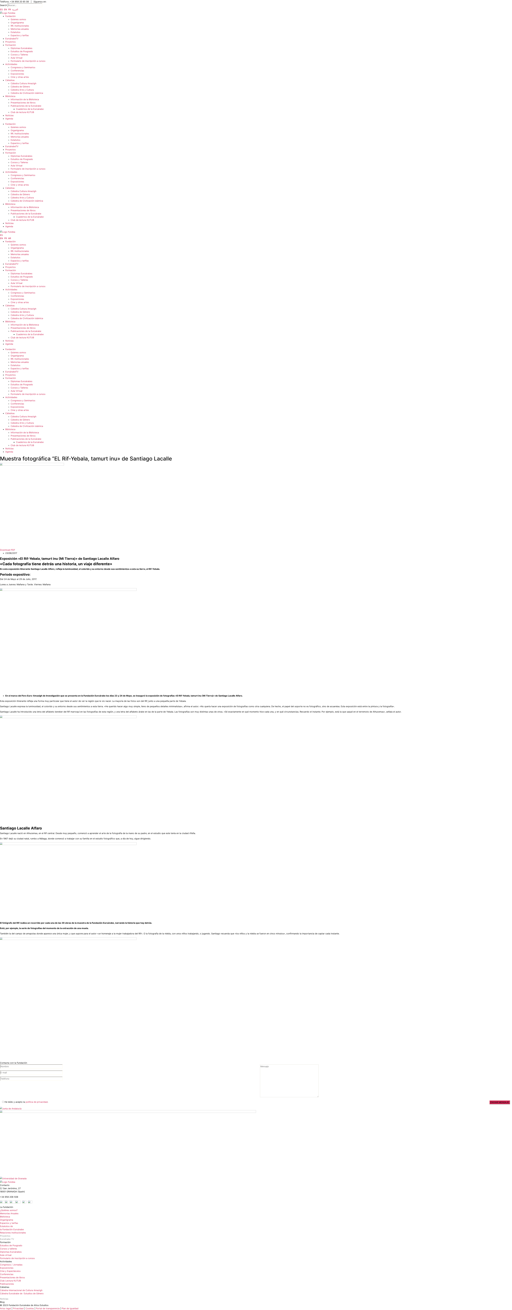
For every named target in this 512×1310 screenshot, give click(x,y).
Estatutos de (6, 1226)
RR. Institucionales (20, 25)
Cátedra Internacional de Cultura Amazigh (21, 1290)
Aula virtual (5, 1255)
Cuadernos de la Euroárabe (30, 109)
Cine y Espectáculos (10, 1271)
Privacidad (18, 1308)
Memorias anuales (20, 29)
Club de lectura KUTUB (22, 112)
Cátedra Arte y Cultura (22, 89)
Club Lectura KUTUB (10, 1280)
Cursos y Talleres (19, 54)
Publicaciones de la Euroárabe (26, 105)
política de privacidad (37, 1102)
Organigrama (17, 22)
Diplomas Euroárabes (21, 48)
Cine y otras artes (20, 77)
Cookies (30, 1308)
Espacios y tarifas (20, 35)
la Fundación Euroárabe (12, 1229)
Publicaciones (7, 1284)
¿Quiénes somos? (8, 1210)
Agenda (9, 118)
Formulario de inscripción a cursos (28, 61)
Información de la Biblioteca (25, 99)
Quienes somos (18, 19)
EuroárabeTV (11, 38)
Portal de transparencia (48, 1308)
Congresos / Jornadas (11, 1264)
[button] (7, 550)
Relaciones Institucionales (13, 1232)
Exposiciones (17, 73)
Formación (10, 45)
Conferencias (17, 70)
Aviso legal (5, 1308)
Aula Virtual (16, 57)
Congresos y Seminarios (23, 67)
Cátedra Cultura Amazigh (23, 83)
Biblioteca (10, 96)
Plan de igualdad (70, 1308)
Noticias (9, 115)
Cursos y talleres (8, 1248)
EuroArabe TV (7, 1239)
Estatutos (15, 32)
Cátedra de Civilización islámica (27, 93)
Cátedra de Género (20, 86)
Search (3, 5)
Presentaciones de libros (23, 102)
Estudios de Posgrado (22, 51)
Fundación (10, 16)
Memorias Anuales (9, 1213)
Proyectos (10, 41)
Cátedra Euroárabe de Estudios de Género (22, 1293)
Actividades (11, 64)
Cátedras (10, 80)
